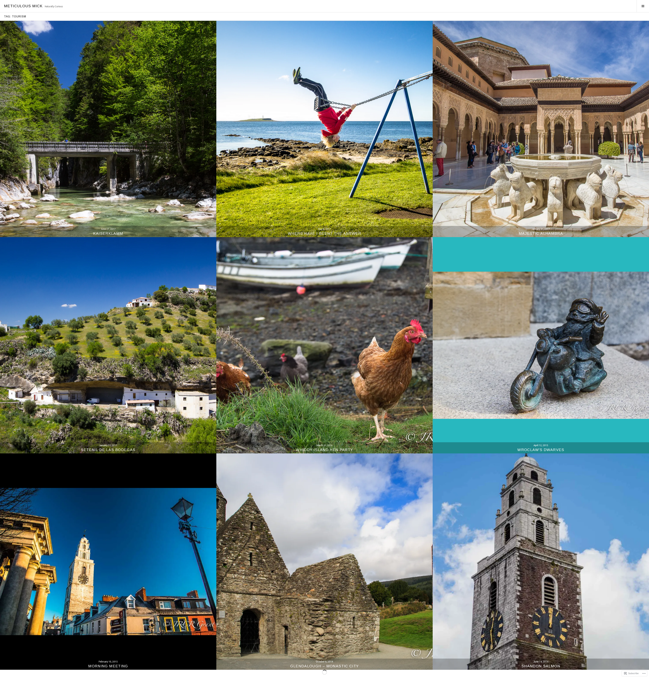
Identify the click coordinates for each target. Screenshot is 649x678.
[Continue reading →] (108, 129)
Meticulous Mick (23, 6)
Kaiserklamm (108, 233)
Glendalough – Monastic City (324, 666)
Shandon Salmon (540, 666)
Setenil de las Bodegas (108, 450)
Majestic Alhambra (541, 233)
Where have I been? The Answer (324, 233)
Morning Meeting (108, 666)
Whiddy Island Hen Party (324, 450)
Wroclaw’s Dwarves (540, 450)
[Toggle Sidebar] (643, 6)
